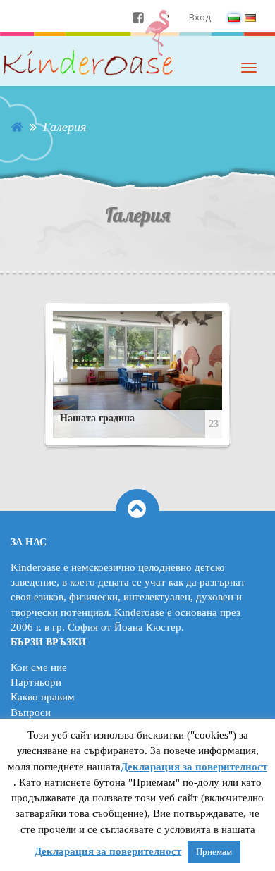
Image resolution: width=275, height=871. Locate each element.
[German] (250, 17)
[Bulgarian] (234, 17)
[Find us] (138, 17)
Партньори (36, 682)
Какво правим (43, 697)
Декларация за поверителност (194, 766)
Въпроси (31, 712)
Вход (200, 17)
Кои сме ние (39, 667)
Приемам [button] (214, 851)
